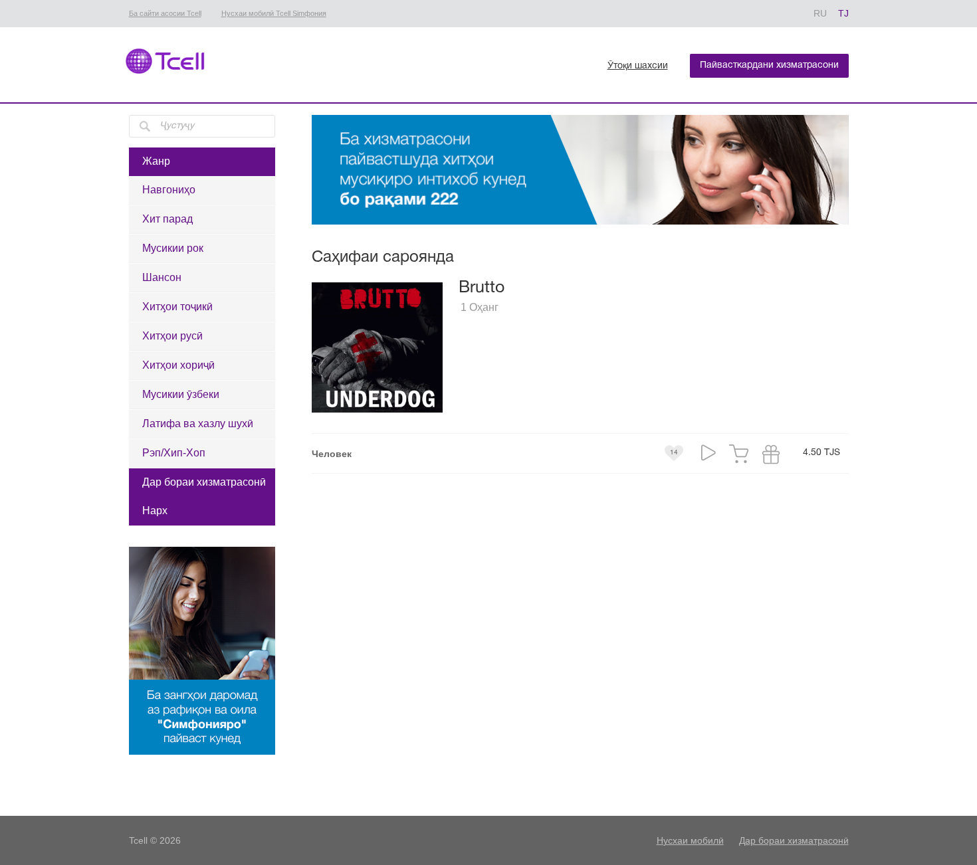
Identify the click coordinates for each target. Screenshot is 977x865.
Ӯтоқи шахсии (637, 66)
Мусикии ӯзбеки (180, 394)
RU (820, 13)
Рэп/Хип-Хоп (173, 452)
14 (674, 453)
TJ (843, 13)
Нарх (154, 510)
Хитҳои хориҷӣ (178, 365)
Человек (332, 453)
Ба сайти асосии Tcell (165, 13)
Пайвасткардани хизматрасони (769, 65)
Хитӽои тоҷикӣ (177, 306)
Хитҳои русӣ (172, 335)
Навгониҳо (168, 189)
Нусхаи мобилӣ (690, 840)
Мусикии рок (172, 248)
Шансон (161, 277)
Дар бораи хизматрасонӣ (204, 482)
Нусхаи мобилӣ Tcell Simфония (273, 13)
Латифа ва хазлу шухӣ (197, 423)
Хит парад (167, 219)
